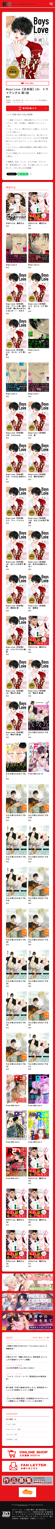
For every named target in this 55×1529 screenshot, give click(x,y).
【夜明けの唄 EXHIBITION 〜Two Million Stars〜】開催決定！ (27, 1347)
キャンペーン (19, 1354)
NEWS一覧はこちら (40, 1338)
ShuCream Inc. (23, 1505)
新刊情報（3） (11, 1419)
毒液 (8, 97)
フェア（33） (11, 1424)
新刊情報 (18, 1365)
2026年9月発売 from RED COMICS (20, 1368)
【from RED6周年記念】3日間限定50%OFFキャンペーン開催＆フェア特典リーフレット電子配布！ (27, 1400)
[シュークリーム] (27, 1492)
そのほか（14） (12, 1440)
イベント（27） (12, 1434)
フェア (16, 1396)
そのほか (18, 1374)
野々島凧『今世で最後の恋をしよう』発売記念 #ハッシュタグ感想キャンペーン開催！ (27, 1389)
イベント (18, 1343)
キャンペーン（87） (14, 1429)
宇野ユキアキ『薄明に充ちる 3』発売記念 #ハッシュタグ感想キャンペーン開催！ (26, 1358)
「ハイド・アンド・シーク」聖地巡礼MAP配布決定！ (26, 1378)
